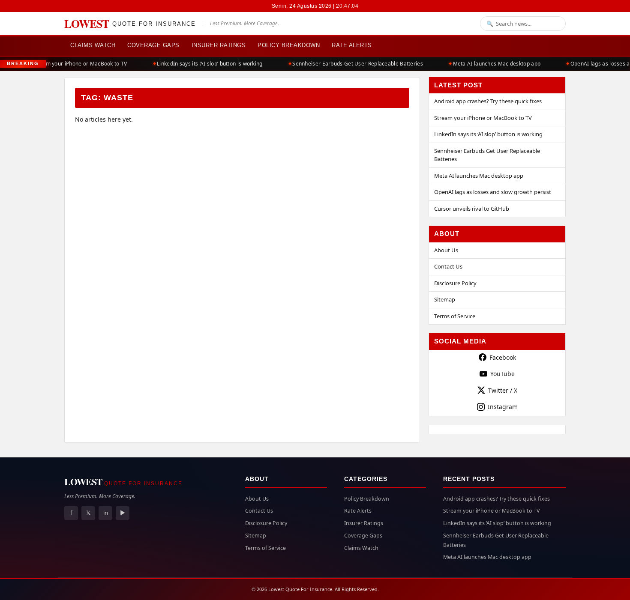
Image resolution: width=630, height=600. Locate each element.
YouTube (502, 374)
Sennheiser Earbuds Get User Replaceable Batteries (353, 63)
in (105, 512)
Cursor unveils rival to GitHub (471, 208)
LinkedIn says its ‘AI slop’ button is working (205, 63)
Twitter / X (502, 390)
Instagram (503, 407)
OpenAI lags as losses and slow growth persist (492, 192)
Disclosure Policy (455, 283)
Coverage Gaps (153, 45)
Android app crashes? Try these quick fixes (488, 101)
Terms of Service (454, 316)
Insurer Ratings (219, 45)
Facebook (502, 357)
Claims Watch (92, 45)
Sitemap (444, 299)
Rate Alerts (352, 45)
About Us (446, 250)
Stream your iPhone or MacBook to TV (75, 63)
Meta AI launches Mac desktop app (493, 63)
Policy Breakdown (289, 45)
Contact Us (448, 266)
